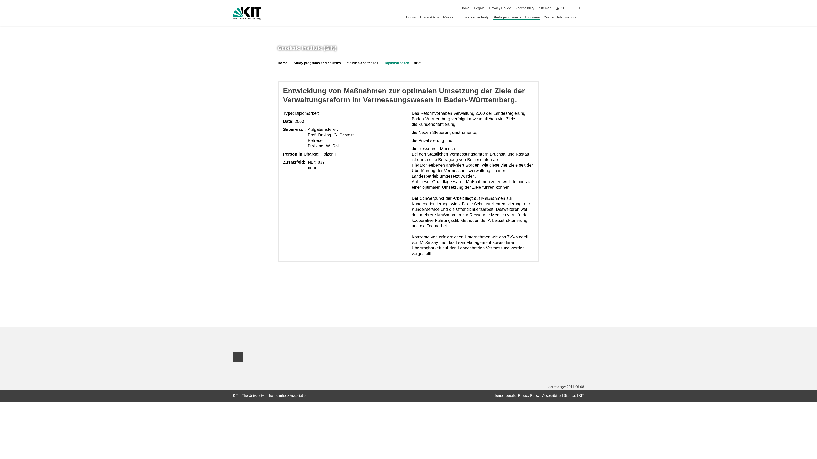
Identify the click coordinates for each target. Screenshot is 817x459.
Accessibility (524, 8)
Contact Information (560, 17)
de (581, 8)
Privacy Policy (500, 8)
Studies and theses (362, 63)
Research (451, 17)
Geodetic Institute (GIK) (307, 48)
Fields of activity (476, 17)
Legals (479, 8)
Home (465, 8)
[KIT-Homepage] (247, 13)
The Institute (429, 17)
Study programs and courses (516, 17)
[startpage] (582, 17)
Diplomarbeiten (397, 63)
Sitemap (545, 8)
